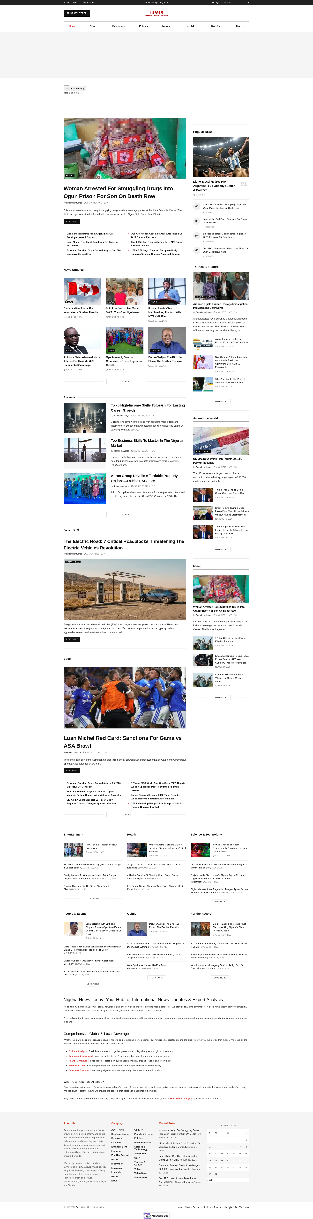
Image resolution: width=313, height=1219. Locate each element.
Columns (116, 1141)
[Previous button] (65, 85)
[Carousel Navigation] (156, 84)
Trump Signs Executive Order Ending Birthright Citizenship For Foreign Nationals (231, 529)
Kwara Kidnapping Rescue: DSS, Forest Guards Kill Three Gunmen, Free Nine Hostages (232, 658)
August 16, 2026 (225, 345)
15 (246, 1152)
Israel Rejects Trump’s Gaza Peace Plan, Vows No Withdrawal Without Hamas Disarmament (232, 510)
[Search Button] (247, 2)
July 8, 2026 (82, 974)
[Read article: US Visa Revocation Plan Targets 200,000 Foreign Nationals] (221, 440)
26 (228, 1166)
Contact (93, 2)
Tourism (166, 26)
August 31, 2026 (92, 751)
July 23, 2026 (211, 881)
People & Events (143, 1133)
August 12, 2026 (225, 370)
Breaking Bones (120, 1133)
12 (228, 1152)
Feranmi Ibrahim (73, 751)
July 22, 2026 (94, 937)
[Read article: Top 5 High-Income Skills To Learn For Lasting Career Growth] (85, 417)
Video (137, 1168)
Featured (116, 1150)
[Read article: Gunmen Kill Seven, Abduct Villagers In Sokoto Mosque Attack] (203, 679)
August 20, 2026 (222, 934)
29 (246, 1166)
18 (222, 1159)
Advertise (75, 2)
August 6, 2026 (224, 537)
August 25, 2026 (223, 466)
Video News (140, 1172)
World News (203, 451)
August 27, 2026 (158, 320)
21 (240, 1159)
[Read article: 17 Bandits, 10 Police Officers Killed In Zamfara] (203, 642)
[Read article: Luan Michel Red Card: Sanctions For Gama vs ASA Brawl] (125, 696)
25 (222, 1166)
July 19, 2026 (92, 553)
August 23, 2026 (90, 867)
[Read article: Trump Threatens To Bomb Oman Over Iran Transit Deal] (203, 494)
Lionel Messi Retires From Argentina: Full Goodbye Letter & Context (214, 185)
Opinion (155, 350)
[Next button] (67, 85)
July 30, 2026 (223, 967)
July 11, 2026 (83, 963)
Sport (69, 724)
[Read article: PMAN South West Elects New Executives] (73, 849)
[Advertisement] (156, 55)
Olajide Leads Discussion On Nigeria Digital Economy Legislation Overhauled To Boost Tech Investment (218, 877)
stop (74, 88)
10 (216, 1152)
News (93, 26)
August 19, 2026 (159, 855)
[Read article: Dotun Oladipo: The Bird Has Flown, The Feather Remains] (167, 339)
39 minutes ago (94, 202)
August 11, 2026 (225, 644)
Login (217, 2)
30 (210, 1173)
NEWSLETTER (78, 13)
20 (234, 1159)
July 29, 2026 (223, 666)
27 (234, 1166)
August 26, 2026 (116, 369)
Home (72, 26)
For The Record (120, 1154)
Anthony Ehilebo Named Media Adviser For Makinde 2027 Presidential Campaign (82, 360)
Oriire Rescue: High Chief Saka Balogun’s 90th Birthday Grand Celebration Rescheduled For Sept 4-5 (92, 948)
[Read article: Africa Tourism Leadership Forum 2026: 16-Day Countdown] (203, 343)
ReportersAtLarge (74, 202)
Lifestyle (190, 26)
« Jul (209, 1179)
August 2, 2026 (78, 888)
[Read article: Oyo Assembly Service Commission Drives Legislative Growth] (124, 339)
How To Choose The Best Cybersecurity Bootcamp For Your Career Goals (230, 847)
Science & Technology (141, 1147)
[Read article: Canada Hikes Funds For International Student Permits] (82, 290)
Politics (143, 26)
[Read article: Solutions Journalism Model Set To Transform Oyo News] (124, 290)
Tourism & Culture (206, 296)
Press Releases (142, 1141)
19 (228, 1159)
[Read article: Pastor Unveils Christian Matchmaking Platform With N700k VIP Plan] (167, 290)
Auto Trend (73, 561)
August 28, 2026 (73, 316)
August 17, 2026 (223, 311)
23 (210, 1166)
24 (216, 1166)
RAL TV (215, 26)
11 (222, 1152)
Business (117, 26)
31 (216, 1173)
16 (210, 1159)
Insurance (116, 1167)
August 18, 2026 (148, 867)
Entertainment (119, 1145)
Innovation (117, 1162)
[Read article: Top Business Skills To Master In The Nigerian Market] (85, 452)
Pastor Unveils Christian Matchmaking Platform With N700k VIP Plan (164, 311)
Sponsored (140, 1152)
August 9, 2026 (224, 518)
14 (240, 1152)
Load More (125, 380)
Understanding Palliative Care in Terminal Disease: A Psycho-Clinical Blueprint (167, 847)
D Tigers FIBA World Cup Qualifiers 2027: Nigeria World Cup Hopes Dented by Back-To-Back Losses (158, 786)
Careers (84, 2)
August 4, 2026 (156, 957)
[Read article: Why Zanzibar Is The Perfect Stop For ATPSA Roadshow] (203, 383)
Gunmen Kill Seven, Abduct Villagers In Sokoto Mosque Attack (229, 677)
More (239, 26)
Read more (73, 220)
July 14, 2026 (74, 952)
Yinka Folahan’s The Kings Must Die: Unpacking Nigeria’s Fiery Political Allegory (229, 926)
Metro (70, 175)
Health (115, 1158)
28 (240, 1166)
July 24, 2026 (218, 867)
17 (216, 1159)
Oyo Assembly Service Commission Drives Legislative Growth (124, 360)
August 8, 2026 (159, 946)
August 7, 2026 (224, 386)
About (66, 2)
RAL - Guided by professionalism (90, 1206)
